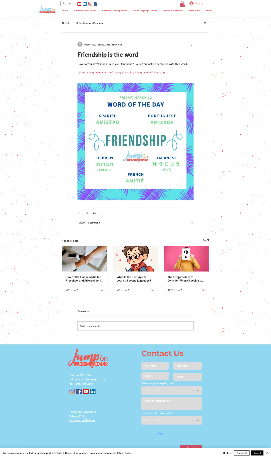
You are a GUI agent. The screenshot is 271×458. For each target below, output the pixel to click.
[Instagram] (90, 4)
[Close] (267, 452)
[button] (182, 4)
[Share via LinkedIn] (94, 212)
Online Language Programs (89, 23)
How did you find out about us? (156, 413)
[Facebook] (95, 4)
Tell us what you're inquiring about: (158, 383)
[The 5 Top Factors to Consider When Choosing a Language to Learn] (186, 259)
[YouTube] (79, 4)
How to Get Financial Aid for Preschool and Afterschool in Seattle (84, 278)
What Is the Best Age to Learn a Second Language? (134, 278)
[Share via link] (102, 212)
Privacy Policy (124, 453)
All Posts (66, 23)
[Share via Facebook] (78, 212)
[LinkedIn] (85, 4)
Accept (257, 453)
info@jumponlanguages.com (87, 379)
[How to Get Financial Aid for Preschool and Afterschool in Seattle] (84, 259)
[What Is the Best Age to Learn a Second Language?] (135, 259)
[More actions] (192, 44)
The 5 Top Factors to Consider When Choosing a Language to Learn (184, 278)
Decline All (241, 453)
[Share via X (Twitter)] (86, 212)
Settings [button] (227, 453)
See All (206, 240)
